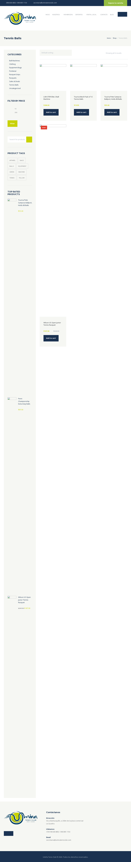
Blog (112, 15)
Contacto (103, 15)
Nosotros (56, 15)
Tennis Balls (14, 85)
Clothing (12, 64)
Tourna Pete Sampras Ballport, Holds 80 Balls (113, 98)
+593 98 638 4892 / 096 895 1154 (58, 832)
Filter (12, 123)
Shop (115, 38)
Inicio (109, 38)
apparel (12, 160)
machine (21, 172)
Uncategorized (15, 88)
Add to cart (51, 112)
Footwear (13, 71)
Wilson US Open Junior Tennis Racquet (52, 323)
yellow (21, 178)
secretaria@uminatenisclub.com (45, 3)
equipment (22, 166)
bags (22, 160)
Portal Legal (91, 15)
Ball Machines (14, 60)
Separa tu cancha (115, 3)
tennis (11, 178)
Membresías (68, 15)
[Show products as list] (126, 53)
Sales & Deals (14, 81)
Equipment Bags (15, 67)
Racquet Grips (14, 74)
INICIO (48, 15)
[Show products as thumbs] (124, 53)
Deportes (79, 15)
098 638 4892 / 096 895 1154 (16, 3)
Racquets (13, 78)
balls (11, 166)
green (11, 172)
